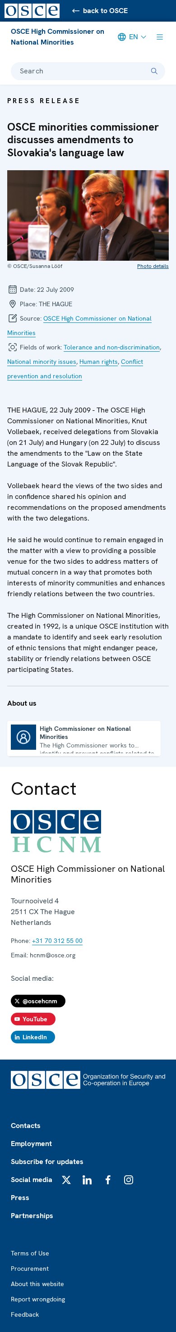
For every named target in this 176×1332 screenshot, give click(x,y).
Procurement (30, 1268)
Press (20, 1197)
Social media (31, 1179)
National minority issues (41, 362)
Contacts (26, 1125)
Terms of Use (30, 1253)
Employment (31, 1143)
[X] (66, 1180)
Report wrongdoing (38, 1299)
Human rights (98, 362)
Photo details (153, 266)
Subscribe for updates (47, 1161)
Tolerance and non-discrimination (112, 347)
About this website (37, 1284)
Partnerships (32, 1215)
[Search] (154, 71)
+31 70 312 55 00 (57, 941)
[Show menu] (160, 37)
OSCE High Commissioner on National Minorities (57, 37)
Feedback (25, 1314)
